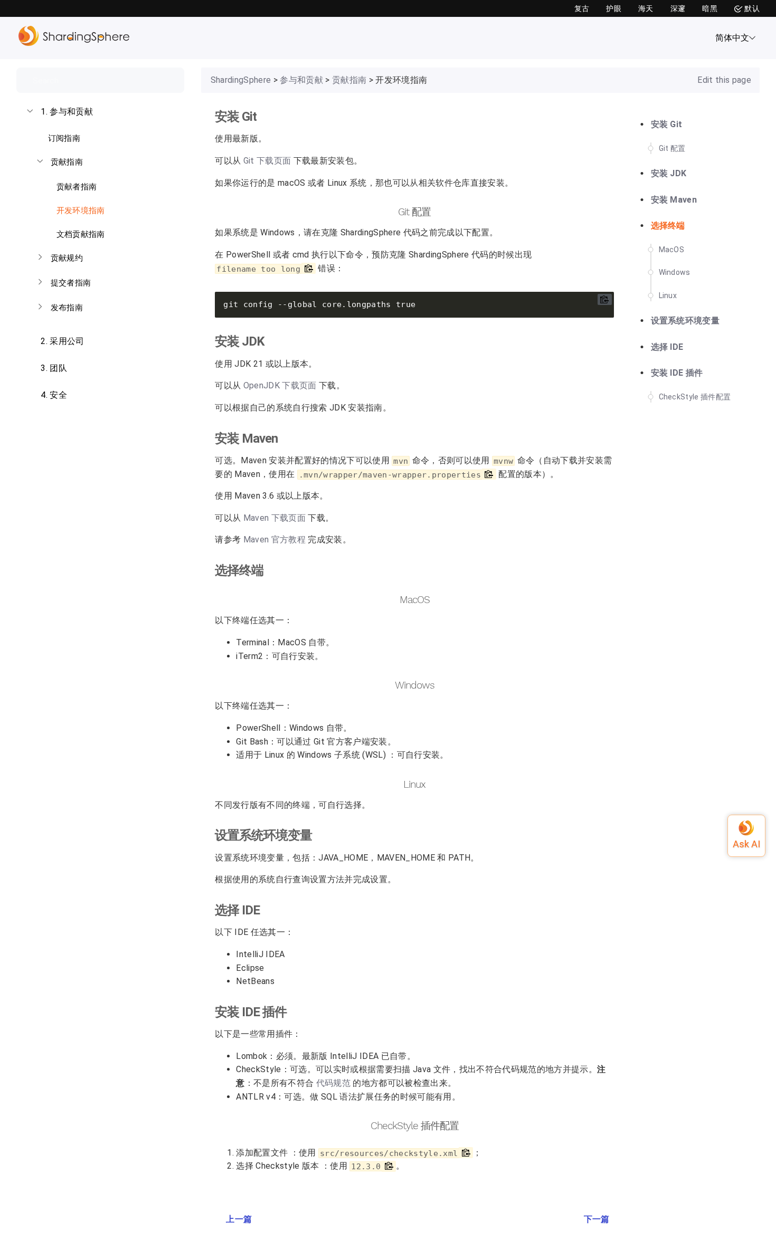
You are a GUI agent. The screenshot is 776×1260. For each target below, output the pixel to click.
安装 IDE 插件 (677, 373)
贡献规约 (67, 258)
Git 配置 (672, 148)
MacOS (672, 249)
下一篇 (597, 1219)
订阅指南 (62, 138)
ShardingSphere (241, 80)
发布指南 (67, 307)
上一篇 (239, 1219)
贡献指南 (67, 162)
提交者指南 (71, 283)
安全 (54, 395)
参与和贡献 (67, 112)
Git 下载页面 (267, 161)
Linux (668, 295)
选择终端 (668, 226)
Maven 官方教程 (274, 540)
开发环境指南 (79, 210)
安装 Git (667, 124)
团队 (54, 368)
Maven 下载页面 (274, 518)
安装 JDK (669, 173)
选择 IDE (667, 347)
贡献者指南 (75, 187)
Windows (674, 272)
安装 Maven (674, 200)
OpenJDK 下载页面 (280, 385)
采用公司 (62, 341)
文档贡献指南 (79, 234)
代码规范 (333, 1083)
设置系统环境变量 (685, 321)
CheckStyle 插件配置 (695, 397)
